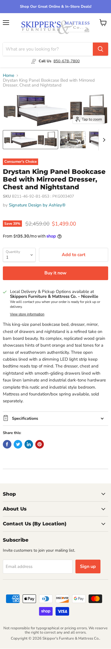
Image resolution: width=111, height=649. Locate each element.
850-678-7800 (67, 61)
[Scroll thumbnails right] (103, 139)
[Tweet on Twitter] (18, 444)
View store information (27, 314)
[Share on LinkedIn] (28, 444)
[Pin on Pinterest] (39, 444)
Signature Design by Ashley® (37, 205)
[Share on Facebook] (7, 444)
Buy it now (55, 273)
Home (8, 75)
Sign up (88, 566)
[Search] (100, 49)
